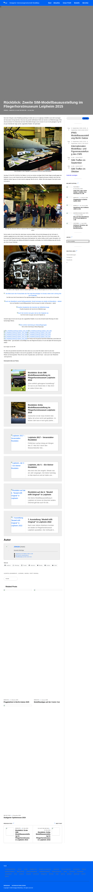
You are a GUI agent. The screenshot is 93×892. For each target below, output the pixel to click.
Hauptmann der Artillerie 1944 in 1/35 (24, 553)
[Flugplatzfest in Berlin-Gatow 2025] (18, 643)
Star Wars (36, 873)
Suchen (85, 118)
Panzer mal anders (56, 871)
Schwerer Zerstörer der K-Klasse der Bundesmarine (80, 226)
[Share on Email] (13, 578)
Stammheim (8, 873)
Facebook (69, 260)
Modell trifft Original (32, 573)
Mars (6, 876)
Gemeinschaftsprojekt (31, 871)
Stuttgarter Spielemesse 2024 (15, 817)
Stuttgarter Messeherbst (45, 869)
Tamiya (21, 873)
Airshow (28, 873)
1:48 (25, 869)
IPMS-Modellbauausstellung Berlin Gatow (80, 135)
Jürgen (17, 547)
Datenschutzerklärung (19, 885)
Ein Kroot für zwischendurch (22, 555)
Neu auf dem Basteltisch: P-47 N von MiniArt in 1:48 (81, 218)
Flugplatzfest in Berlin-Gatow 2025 (16, 702)
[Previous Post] (10, 832)
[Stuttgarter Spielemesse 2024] (18, 759)
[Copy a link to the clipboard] (15, 578)
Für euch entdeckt (66, 869)
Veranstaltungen (71, 255)
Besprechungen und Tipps (80, 213)
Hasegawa (44, 873)
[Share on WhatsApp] (11, 578)
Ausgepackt (33, 869)
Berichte (12, 110)
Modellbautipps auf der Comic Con (24, 556)
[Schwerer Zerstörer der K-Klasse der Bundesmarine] (69, 225)
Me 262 (69, 873)
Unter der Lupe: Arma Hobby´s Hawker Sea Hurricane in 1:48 (80, 192)
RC (57, 873)
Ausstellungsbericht (10, 573)
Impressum (7, 885)
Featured (76, 186)
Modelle (75, 205)
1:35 (15, 873)
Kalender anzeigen (71, 175)
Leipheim (21, 573)
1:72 (19, 869)
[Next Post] (56, 832)
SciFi (65, 871)
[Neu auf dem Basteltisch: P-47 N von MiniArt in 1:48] (69, 215)
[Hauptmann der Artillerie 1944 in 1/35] (69, 207)
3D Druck (71, 871)
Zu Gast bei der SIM (20, 110)
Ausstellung (80, 871)
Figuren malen (20, 871)
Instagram (69, 257)
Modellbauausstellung (44, 871)
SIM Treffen (76, 869)
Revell (84, 869)
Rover (83, 873)
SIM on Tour (7, 815)
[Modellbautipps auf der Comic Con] (48, 643)
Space (63, 873)
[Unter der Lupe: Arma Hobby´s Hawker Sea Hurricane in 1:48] (69, 189)
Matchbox (76, 873)
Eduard (51, 873)
